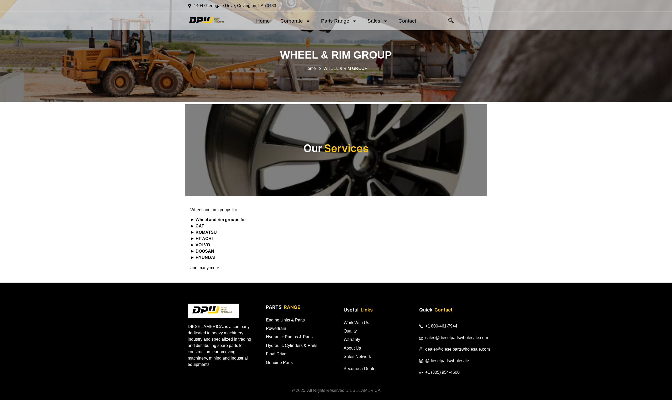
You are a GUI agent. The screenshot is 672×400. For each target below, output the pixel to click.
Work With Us (356, 322)
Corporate (291, 21)
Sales (374, 21)
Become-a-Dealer (360, 368)
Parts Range (335, 21)
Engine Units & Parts (285, 320)
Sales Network (357, 356)
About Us (352, 348)
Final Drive (276, 354)
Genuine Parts (279, 362)
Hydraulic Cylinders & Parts (291, 345)
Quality (350, 331)
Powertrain (276, 328)
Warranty (352, 339)
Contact (407, 21)
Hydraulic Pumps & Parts (289, 337)
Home (263, 21)
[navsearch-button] (451, 21)
